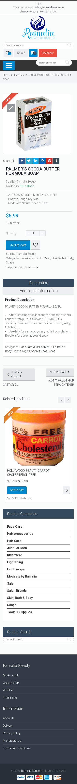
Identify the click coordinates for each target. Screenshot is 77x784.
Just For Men (42, 258)
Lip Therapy (16, 569)
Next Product (58, 372)
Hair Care (14, 541)
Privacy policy (11, 733)
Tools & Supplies (19, 612)
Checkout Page (27, 11)
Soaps (10, 262)
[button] (11, 108)
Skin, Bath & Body (62, 258)
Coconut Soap (22, 267)
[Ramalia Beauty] (38, 28)
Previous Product (16, 374)
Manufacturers (12, 740)
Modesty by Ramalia (22, 576)
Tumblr (56, 161)
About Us (8, 718)
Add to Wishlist (35, 245)
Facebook (22, 161)
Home (6, 75)
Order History (11, 682)
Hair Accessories (20, 534)
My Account (10, 675)
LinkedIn (35, 161)
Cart (55, 11)
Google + (42, 161)
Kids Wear (14, 555)
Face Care (19, 75)
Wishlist (44, 11)
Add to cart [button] (17, 489)
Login (38, 3)
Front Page (10, 697)
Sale (10, 583)
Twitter (28, 161)
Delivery (7, 725)
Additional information (39, 290)
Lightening (15, 562)
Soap (36, 267)
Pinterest (49, 161)
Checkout (48, 53)
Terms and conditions (16, 748)
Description (38, 282)
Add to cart (18, 245)
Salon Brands (17, 591)
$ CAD (21, 52)
